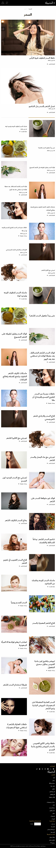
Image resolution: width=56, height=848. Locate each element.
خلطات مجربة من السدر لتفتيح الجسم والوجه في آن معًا (43, 397)
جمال (53, 780)
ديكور (53, 813)
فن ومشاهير (52, 792)
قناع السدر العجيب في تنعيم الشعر (15, 561)
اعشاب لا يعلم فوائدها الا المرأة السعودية (14, 643)
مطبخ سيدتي (52, 840)
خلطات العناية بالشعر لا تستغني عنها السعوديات (16, 725)
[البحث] (6, 3)
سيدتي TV (52, 843)
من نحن (53, 824)
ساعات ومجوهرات (51, 802)
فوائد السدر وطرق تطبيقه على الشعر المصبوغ (42, 167)
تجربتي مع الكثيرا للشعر (48, 270)
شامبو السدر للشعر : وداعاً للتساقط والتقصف (44, 540)
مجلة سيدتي (52, 837)
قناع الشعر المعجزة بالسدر (43, 623)
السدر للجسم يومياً (19, 602)
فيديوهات (53, 816)
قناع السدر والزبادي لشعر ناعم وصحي (16, 250)
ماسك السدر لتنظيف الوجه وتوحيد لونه (16, 126)
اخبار (54, 805)
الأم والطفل (52, 794)
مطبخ (53, 789)
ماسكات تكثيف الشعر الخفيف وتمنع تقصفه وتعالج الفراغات (15, 376)
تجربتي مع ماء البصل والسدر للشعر (42, 458)
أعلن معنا (53, 832)
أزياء (54, 778)
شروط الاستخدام (51, 829)
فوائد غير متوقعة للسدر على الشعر (43, 499)
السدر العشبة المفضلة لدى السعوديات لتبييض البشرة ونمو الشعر (43, 705)
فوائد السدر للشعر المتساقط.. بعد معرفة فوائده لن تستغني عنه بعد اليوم (42, 356)
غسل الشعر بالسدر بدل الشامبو (42, 106)
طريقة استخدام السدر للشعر (15, 685)
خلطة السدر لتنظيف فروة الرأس (42, 58)
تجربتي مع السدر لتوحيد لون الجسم (15, 479)
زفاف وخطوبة (52, 797)
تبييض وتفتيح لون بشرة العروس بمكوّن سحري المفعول (44, 664)
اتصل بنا (53, 827)
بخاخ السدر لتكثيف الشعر (16, 520)
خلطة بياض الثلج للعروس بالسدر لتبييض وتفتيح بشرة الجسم (43, 746)
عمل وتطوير (52, 811)
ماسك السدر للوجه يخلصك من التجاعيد (43, 582)
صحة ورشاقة (52, 783)
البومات (53, 819)
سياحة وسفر (52, 808)
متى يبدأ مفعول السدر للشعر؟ (46, 148)
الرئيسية (30, 9)
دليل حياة (53, 786)
